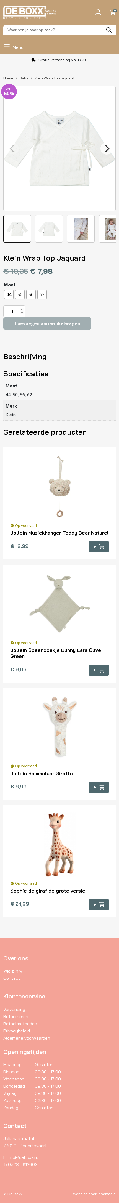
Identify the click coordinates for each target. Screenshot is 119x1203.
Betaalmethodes (20, 1023)
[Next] (106, 148)
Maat (10, 285)
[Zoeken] (109, 30)
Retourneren (15, 1016)
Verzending (14, 1009)
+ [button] (94, 547)
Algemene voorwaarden (26, 1038)
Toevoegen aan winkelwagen (47, 323)
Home (8, 78)
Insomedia (107, 1193)
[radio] (8, 294)
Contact (11, 978)
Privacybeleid (16, 1031)
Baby (24, 78)
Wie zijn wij (14, 971)
